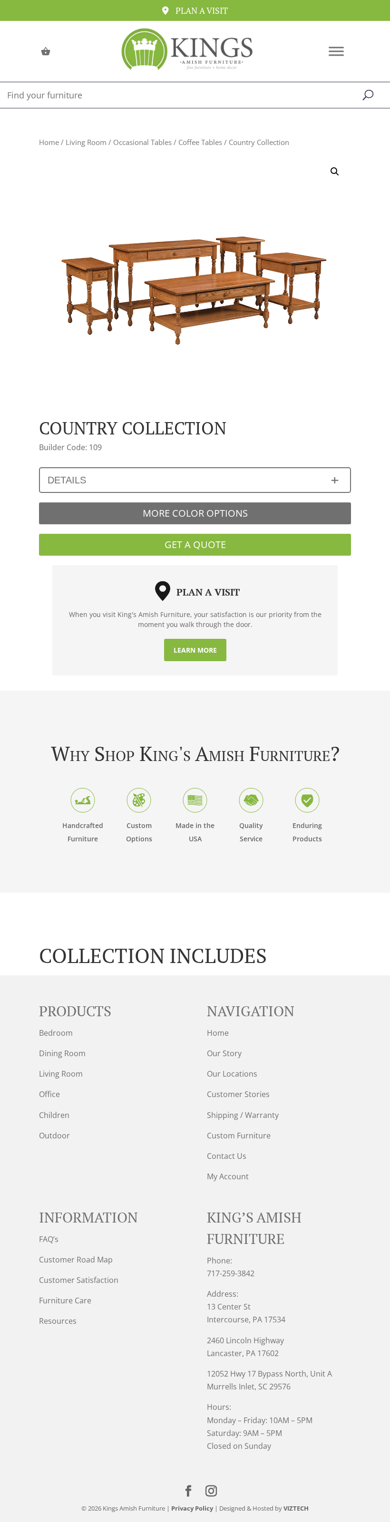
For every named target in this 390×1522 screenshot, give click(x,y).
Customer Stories (238, 1094)
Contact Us (226, 1156)
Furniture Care (65, 1300)
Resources (58, 1321)
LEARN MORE (195, 650)
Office (49, 1094)
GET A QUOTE (195, 544)
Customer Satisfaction (78, 1280)
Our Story (224, 1053)
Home (49, 142)
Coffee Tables (200, 142)
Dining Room (62, 1053)
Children (54, 1115)
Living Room (86, 142)
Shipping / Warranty (243, 1115)
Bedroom (56, 1033)
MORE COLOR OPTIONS (195, 513)
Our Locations (232, 1074)
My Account (228, 1176)
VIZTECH (296, 1508)
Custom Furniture (239, 1135)
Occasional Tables (142, 142)
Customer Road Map (76, 1259)
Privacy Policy (192, 1508)
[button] (334, 171)
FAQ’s (48, 1239)
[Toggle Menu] (336, 51)
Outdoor (54, 1135)
